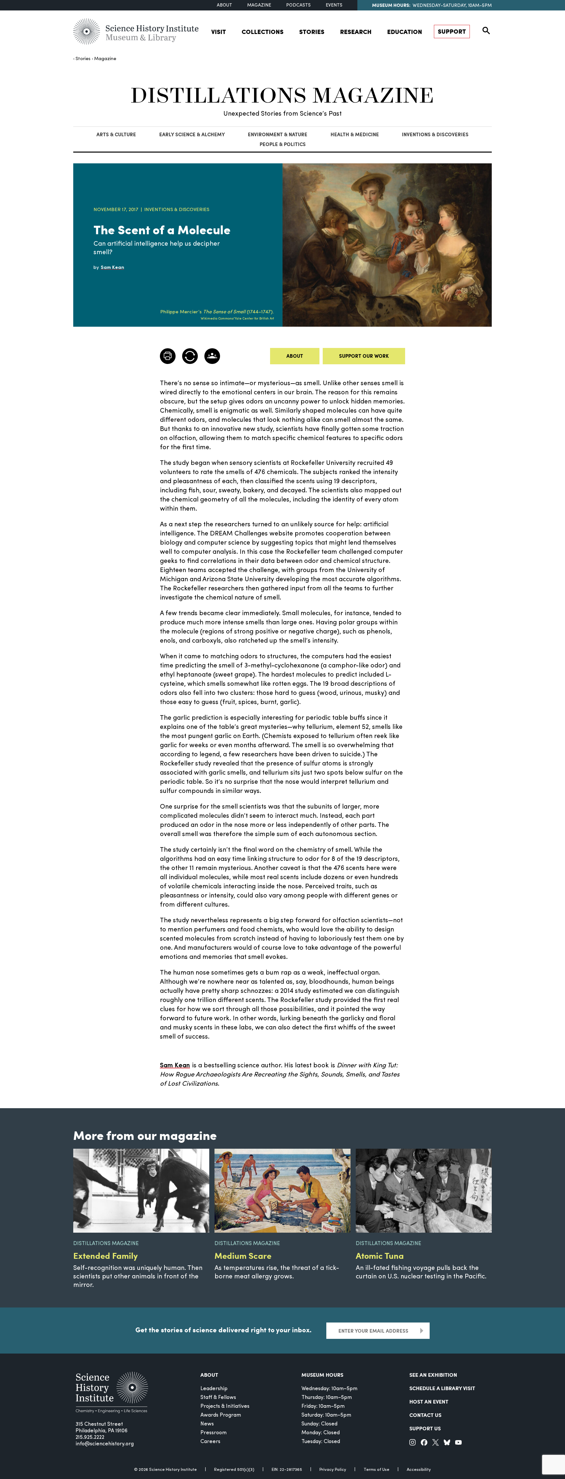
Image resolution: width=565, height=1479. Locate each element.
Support (452, 31)
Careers (210, 1441)
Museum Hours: (391, 5)
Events (334, 5)
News (207, 1424)
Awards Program (220, 1415)
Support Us (425, 1428)
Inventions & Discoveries (435, 134)
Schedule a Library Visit (442, 1388)
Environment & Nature (277, 134)
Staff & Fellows (218, 1397)
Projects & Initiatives (224, 1406)
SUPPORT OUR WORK (364, 355)
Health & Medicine (355, 134)
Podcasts (298, 5)
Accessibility (419, 1470)
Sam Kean (175, 1065)
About (224, 5)
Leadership (214, 1388)
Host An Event (428, 1401)
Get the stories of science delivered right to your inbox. (223, 1329)
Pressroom (213, 1433)
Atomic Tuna (380, 1255)
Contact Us (425, 1415)
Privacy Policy (332, 1470)
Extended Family (105, 1255)
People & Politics (283, 144)
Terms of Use (376, 1470)
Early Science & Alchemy (192, 134)
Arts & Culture (116, 134)
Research (355, 31)
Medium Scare (242, 1255)
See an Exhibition (433, 1374)
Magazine (259, 5)
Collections (262, 31)
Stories (311, 31)
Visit (218, 31)
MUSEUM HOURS (322, 1374)
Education (404, 31)
